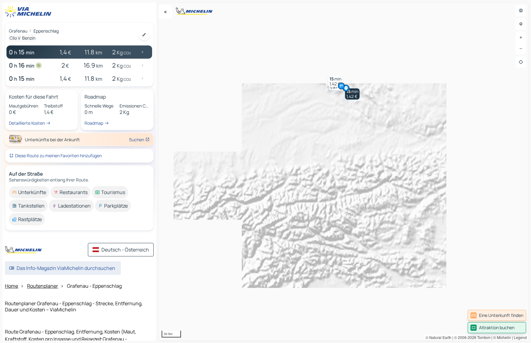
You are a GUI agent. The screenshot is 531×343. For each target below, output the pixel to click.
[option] (29, 192)
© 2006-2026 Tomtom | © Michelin (482, 337)
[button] (352, 93)
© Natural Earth (438, 337)
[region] (344, 171)
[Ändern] (144, 34)
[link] (497, 315)
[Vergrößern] (521, 37)
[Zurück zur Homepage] (29, 11)
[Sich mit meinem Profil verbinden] (521, 10)
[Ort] (521, 62)
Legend (520, 337)
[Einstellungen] (521, 23)
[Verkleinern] (521, 48)
